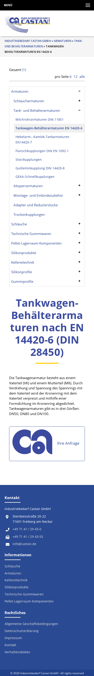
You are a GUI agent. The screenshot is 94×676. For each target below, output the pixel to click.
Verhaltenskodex (17, 652)
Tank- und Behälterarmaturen (36, 110)
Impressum (13, 638)
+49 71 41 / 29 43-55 (28, 537)
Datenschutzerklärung (22, 631)
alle (82, 76)
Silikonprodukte (23, 252)
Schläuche (19, 224)
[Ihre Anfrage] (33, 444)
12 (75, 76)
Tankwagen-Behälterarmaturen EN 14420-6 (49, 128)
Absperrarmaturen (28, 186)
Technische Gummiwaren (31, 233)
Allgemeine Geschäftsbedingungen (31, 624)
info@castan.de (24, 544)
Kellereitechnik (22, 262)
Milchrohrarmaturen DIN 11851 (40, 119)
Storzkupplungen (29, 160)
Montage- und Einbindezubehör (38, 195)
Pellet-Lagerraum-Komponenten (36, 243)
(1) (24, 69)
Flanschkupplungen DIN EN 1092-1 (42, 151)
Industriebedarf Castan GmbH (28, 41)
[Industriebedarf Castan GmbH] (27, 23)
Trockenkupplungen (29, 214)
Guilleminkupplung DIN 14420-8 (40, 168)
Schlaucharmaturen (28, 101)
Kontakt (10, 645)
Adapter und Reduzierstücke (35, 205)
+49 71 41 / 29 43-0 (27, 529)
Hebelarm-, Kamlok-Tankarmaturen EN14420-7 (42, 139)
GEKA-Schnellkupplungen (35, 177)
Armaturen (62, 41)
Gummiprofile (22, 281)
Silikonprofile (21, 272)
